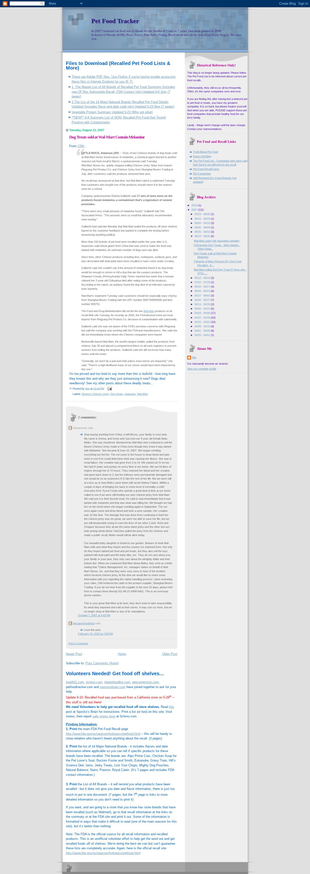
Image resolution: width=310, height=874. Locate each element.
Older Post (169, 654)
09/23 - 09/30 (202, 214)
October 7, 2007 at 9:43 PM (94, 615)
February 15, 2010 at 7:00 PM (95, 633)
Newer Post (74, 654)
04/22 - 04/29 (202, 317)
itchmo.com (94, 682)
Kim (194, 357)
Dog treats (117, 394)
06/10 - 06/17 (202, 286)
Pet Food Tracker (115, 20)
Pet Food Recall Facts (206, 169)
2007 (194, 209)
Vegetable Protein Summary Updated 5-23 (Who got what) (112, 112)
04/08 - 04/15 (202, 326)
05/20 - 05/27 (202, 299)
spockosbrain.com (112, 687)
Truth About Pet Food (205, 151)
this (171, 707)
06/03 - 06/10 (202, 290)
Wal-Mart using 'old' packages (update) (217, 240)
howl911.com (75, 682)
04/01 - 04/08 (202, 330)
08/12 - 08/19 (202, 277)
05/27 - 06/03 (202, 295)
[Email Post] (109, 388)
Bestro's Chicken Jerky (95, 394)
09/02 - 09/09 (202, 227)
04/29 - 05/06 (202, 313)
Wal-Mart (149, 311)
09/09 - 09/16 (202, 223)
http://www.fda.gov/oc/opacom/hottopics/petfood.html (103, 734)
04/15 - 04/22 (202, 322)
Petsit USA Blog (202, 156)
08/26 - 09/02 (202, 231)
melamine (130, 394)
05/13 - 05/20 (202, 304)
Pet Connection (202, 173)
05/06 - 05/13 (202, 308)
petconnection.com (145, 682)
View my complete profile (201, 368)
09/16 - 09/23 (202, 218)
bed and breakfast (83, 623)
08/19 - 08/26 (202, 236)
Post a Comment (78, 643)
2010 (194, 205)
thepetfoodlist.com (117, 682)
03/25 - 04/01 (202, 335)
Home (122, 654)
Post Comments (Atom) (102, 663)
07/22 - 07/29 (202, 282)
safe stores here (104, 716)
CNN (81, 146)
